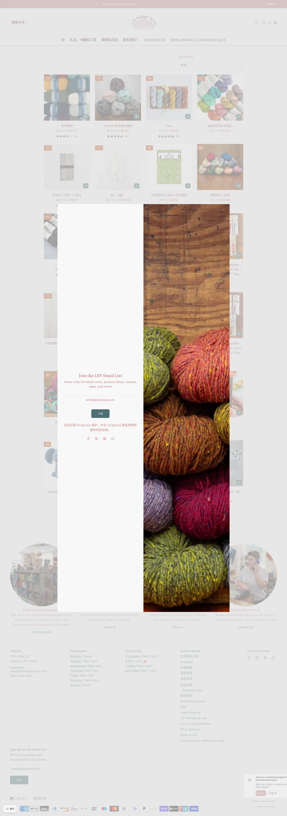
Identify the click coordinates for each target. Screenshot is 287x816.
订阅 (100, 413)
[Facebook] (88, 438)
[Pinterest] (104, 438)
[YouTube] (112, 438)
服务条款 (96, 430)
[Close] (223, 209)
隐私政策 (128, 425)
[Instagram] (96, 438)
